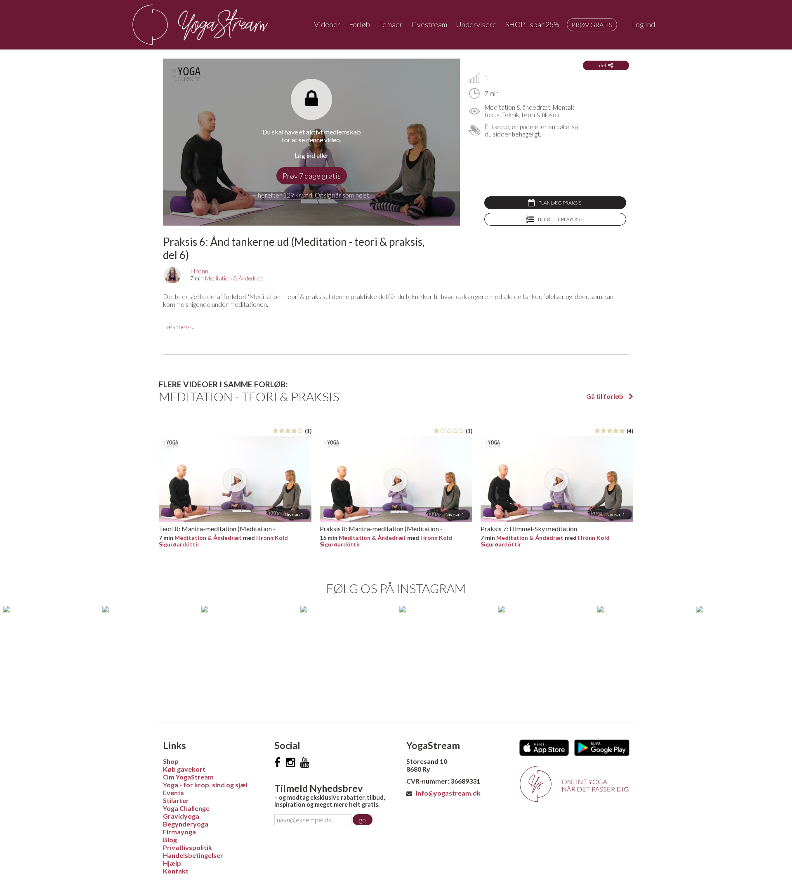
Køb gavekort (184, 769)
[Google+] (304, 762)
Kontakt (176, 871)
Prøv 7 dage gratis (312, 175)
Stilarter (176, 800)
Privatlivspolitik (187, 847)
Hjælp (172, 863)
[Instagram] (290, 762)
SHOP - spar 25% (532, 24)
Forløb (359, 24)
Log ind (643, 24)
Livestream (429, 24)
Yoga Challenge (186, 808)
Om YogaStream (188, 777)
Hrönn (199, 271)
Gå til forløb (605, 396)
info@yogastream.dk (448, 793)
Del (602, 65)
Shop (171, 761)
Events (173, 792)
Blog (170, 839)
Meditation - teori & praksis (249, 396)
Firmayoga (179, 832)
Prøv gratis (592, 24)
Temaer (391, 24)
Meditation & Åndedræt (234, 278)
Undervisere (476, 24)
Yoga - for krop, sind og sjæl (205, 785)
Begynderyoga (185, 824)
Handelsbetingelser (193, 855)
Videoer (327, 24)
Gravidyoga (181, 816)
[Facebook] (277, 762)
